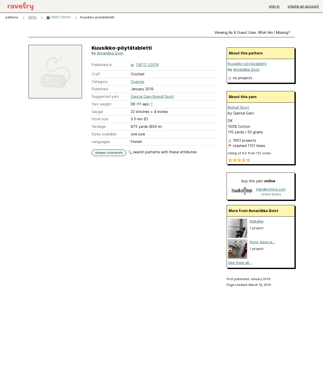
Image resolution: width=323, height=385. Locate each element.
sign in (274, 6)
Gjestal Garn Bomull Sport (152, 96)
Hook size (100, 119)
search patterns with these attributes (164, 152)
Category (100, 81)
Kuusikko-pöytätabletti (247, 64)
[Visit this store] (242, 191)
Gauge (97, 111)
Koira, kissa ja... (262, 242)
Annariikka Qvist (110, 53)
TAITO (32, 17)
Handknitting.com (271, 189)
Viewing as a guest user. (252, 32)
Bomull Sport (238, 107)
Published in (102, 65)
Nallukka (256, 221)
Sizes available (104, 134)
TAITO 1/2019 (60, 17)
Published (100, 89)
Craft (96, 74)
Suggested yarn (105, 96)
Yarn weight (102, 104)
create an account (303, 6)
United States (271, 194)
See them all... (240, 262)
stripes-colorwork (109, 153)
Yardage (99, 126)
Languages (101, 141)
